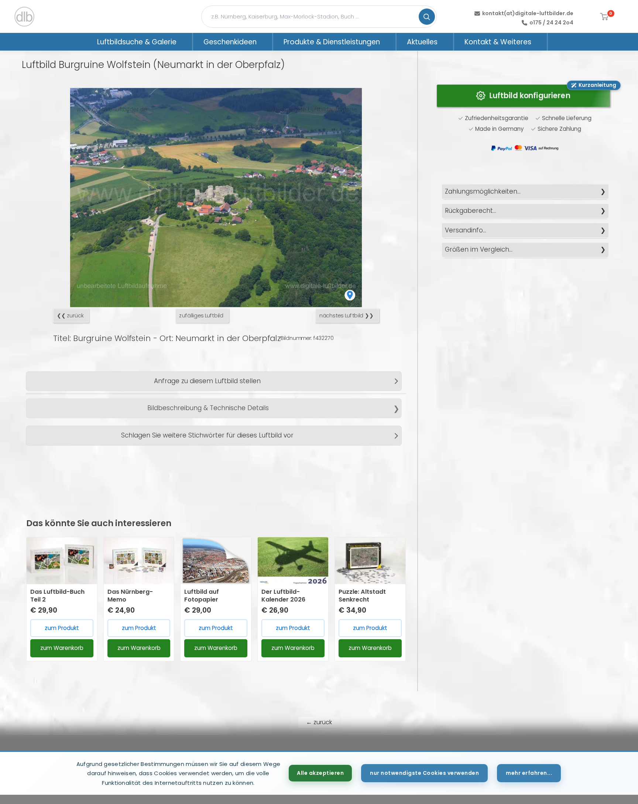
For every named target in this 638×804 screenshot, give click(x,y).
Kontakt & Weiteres (497, 42)
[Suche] (427, 16)
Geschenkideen (230, 42)
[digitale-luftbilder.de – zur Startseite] (24, 16)
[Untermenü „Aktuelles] (447, 42)
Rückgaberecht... (470, 210)
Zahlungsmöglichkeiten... (483, 191)
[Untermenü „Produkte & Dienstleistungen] (390, 42)
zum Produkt (62, 628)
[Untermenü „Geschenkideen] (266, 42)
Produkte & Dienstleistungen (332, 42)
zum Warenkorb (61, 648)
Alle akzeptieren (320, 773)
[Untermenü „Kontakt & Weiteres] (541, 42)
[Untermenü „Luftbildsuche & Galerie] (186, 42)
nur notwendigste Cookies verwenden (424, 773)
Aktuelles (422, 42)
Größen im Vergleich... (478, 249)
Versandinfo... (465, 230)
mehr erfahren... (529, 773)
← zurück (319, 722)
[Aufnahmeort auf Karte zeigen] (349, 295)
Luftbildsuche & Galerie (136, 42)
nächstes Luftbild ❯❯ (346, 316)
